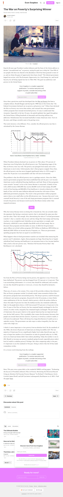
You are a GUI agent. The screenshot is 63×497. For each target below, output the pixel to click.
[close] (46, 439)
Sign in (58, 3)
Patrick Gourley (11, 15)
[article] (31, 433)
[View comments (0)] (10, 20)
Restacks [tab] (13, 407)
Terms (35, 486)
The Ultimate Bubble (11, 430)
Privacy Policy (43, 460)
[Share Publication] (44, 2)
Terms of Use (39, 459)
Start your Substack (27, 490)
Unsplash (35, 64)
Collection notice (42, 486)
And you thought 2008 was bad (12, 432)
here (11, 379)
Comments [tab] (7, 407)
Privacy (31, 486)
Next (54, 396)
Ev (30, 64)
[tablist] (10, 407)
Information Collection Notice (31, 460)
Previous (9, 396)
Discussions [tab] (15, 426)
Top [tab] (5, 426)
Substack (24, 493)
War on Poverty (43, 101)
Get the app (39, 490)
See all (7, 462)
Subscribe (50, 3)
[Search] (40, 2)
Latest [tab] (9, 426)
